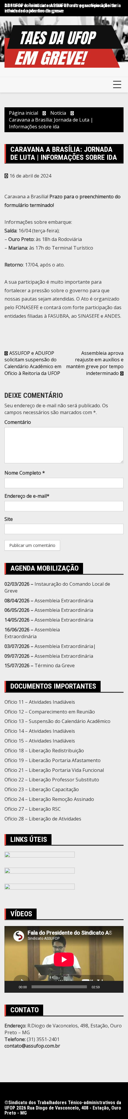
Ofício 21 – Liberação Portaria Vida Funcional (54, 770)
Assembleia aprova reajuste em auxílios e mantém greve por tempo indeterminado (95, 363)
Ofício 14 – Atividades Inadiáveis (39, 731)
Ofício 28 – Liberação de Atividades (42, 818)
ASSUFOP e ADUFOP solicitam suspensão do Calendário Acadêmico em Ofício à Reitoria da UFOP (32, 363)
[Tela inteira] (116, 987)
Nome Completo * (24, 473)
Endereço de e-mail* (26, 496)
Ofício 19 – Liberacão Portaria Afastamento (52, 760)
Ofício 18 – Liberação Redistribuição (44, 750)
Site (8, 519)
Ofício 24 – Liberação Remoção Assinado (49, 799)
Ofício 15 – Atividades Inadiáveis (39, 741)
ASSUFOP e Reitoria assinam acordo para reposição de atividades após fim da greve (60, 8)
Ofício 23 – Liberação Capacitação (41, 789)
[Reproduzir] (12, 987)
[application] (64, 959)
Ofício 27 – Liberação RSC (32, 809)
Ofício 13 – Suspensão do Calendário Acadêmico (57, 721)
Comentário (17, 422)
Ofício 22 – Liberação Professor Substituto (51, 779)
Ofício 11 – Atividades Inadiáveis (39, 702)
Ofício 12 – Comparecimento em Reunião (49, 711)
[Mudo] (106, 987)
